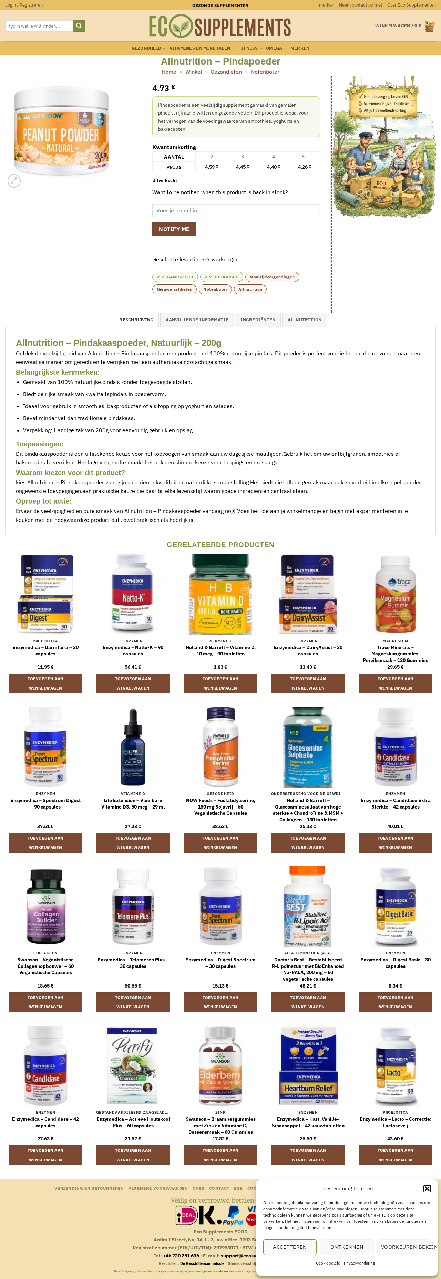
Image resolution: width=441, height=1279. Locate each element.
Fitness (248, 48)
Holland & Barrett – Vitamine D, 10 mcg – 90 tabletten (221, 650)
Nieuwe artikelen (175, 289)
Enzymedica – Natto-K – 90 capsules (133, 650)
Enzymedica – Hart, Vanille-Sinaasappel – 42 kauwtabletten (308, 1122)
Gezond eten (226, 71)
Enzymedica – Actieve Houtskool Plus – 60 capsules (133, 1122)
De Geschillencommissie (202, 1263)
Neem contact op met (360, 5)
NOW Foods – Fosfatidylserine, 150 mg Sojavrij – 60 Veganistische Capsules (220, 806)
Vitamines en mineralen (200, 48)
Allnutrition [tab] (305, 320)
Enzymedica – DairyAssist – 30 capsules (308, 650)
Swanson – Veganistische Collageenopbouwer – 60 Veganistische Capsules (45, 965)
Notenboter (265, 71)
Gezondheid (147, 48)
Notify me (174, 229)
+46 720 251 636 (181, 1255)
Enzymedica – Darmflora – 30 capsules (45, 650)
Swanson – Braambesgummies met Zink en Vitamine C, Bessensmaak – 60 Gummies (221, 1125)
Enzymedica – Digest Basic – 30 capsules (395, 962)
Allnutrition (250, 289)
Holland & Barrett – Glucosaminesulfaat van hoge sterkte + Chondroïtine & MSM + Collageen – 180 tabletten (308, 810)
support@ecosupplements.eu (254, 1255)
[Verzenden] (79, 26)
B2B (238, 1188)
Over (198, 1188)
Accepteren (290, 1246)
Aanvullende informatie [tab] (197, 320)
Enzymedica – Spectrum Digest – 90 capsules (45, 803)
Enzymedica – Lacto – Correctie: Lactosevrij (396, 1122)
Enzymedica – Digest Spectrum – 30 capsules (220, 962)
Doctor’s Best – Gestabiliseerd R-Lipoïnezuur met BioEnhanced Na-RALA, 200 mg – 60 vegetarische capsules (308, 969)
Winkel (193, 71)
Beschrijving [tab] (136, 320)
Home (169, 71)
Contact (219, 1188)
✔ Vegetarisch (222, 276)
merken (326, 5)
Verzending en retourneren (89, 1188)
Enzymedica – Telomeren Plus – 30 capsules (133, 962)
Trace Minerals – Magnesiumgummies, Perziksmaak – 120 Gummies (395, 653)
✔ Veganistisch (175, 276)
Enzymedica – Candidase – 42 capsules (45, 1122)
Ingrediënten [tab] (257, 320)
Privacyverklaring (359, 1263)
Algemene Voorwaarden (158, 1188)
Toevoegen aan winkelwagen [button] (46, 683)
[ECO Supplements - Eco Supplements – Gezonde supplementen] (220, 26)
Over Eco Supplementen (411, 5)
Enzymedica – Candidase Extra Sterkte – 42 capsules (396, 803)
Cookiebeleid (328, 1263)
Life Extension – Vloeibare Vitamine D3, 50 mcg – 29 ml (133, 803)
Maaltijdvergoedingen (272, 276)
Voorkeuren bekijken (406, 1246)
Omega (274, 48)
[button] (427, 1188)
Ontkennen (346, 1246)
